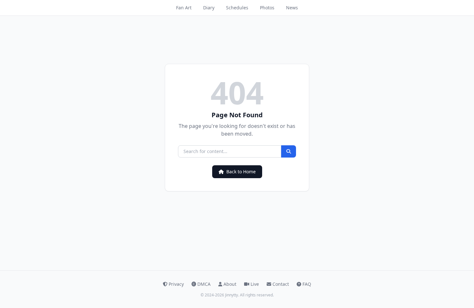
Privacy (176, 284)
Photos (267, 8)
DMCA (204, 284)
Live (255, 284)
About (229, 284)
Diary (208, 8)
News (292, 8)
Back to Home (241, 171)
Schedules (237, 8)
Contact (280, 284)
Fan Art (184, 8)
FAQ (306, 284)
